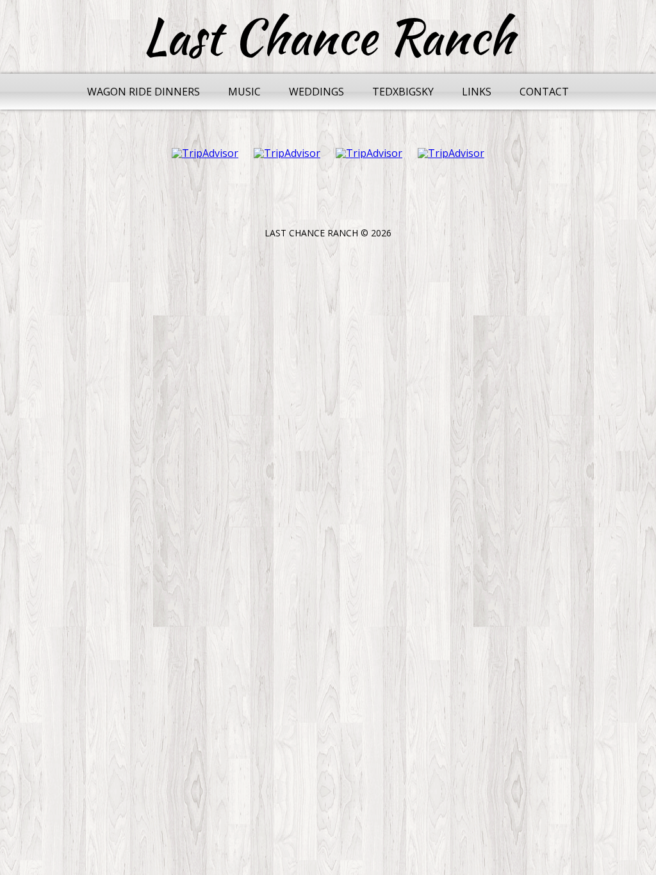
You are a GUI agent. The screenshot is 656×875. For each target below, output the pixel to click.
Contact (544, 92)
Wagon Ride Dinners (143, 92)
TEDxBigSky (403, 92)
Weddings (316, 92)
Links (476, 92)
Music (244, 92)
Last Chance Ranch (328, 37)
